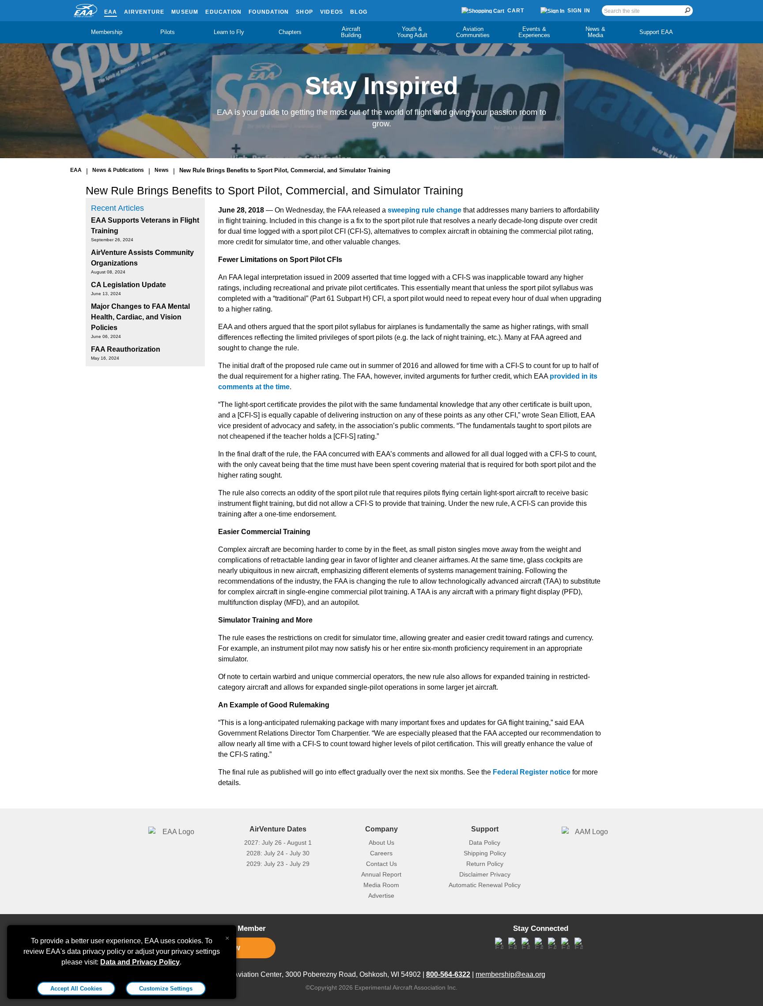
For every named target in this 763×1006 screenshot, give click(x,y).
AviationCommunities (473, 32)
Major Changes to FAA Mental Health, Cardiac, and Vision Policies (140, 317)
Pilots (167, 32)
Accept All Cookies (76, 988)
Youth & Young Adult (412, 32)
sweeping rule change (424, 210)
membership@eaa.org (510, 974)
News (162, 170)
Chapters (290, 32)
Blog (358, 12)
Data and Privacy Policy (140, 962)
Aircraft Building (351, 32)
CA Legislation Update (128, 285)
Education (223, 12)
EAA (110, 12)
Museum (184, 12)
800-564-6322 (448, 974)
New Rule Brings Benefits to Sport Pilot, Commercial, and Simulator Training (284, 170)
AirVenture (144, 12)
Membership (106, 32)
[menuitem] (106, 32)
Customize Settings (166, 988)
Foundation (269, 12)
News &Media (595, 32)
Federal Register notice (531, 772)
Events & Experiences (534, 32)
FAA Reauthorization (125, 349)
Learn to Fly (229, 32)
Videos (331, 12)
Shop (304, 12)
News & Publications (118, 170)
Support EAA (656, 32)
